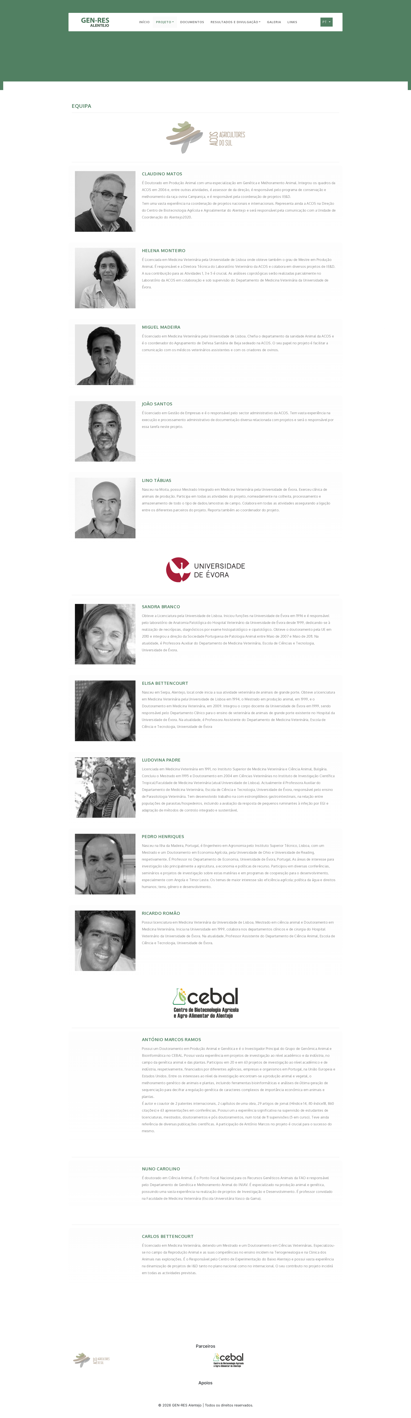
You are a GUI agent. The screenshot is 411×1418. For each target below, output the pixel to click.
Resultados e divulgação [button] (234, 22)
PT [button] (325, 22)
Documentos (192, 22)
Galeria (274, 22)
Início (144, 22)
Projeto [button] (163, 22)
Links (292, 22)
